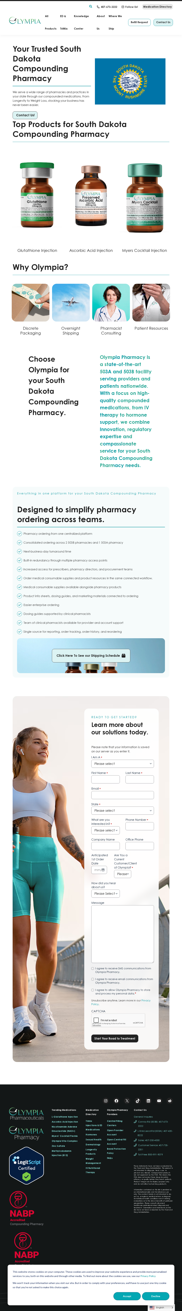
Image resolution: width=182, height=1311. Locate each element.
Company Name (103, 839)
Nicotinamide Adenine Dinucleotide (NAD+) (64, 1128)
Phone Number (136, 820)
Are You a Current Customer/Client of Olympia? (125, 861)
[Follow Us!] (129, 7)
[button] (90, 7)
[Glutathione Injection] (37, 202)
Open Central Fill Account (116, 1141)
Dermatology (93, 1144)
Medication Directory (92, 1112)
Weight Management (93, 1160)
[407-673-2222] (107, 7)
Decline (155, 1296)
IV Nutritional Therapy (93, 1170)
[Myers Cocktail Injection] (144, 202)
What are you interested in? (101, 822)
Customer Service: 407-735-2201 (153, 1147)
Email (96, 789)
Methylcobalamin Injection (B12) (61, 1153)
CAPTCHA (98, 1011)
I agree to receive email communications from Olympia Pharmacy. (124, 981)
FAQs (110, 1158)
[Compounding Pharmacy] (26, 1208)
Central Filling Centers (114, 1123)
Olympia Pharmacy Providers (117, 1112)
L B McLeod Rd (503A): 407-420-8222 (155, 1133)
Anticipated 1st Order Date (99, 859)
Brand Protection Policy (116, 1150)
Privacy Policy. (148, 1276)
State (95, 804)
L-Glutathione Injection (65, 1116)
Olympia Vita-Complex (64, 1141)
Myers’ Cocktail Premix (65, 1136)
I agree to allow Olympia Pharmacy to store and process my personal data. (122, 991)
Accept (127, 1296)
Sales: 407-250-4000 (149, 1140)
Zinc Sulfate (58, 1146)
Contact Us (140, 1110)
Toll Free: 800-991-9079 (150, 1154)
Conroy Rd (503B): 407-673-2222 (153, 1123)
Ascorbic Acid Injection (65, 1121)
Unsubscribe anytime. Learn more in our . (121, 1002)
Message (97, 903)
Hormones (91, 1134)
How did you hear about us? (103, 885)
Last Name (133, 773)
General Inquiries (143, 1116)
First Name (99, 773)
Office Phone (134, 839)
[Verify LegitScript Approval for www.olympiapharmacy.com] (26, 1166)
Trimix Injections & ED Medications (94, 1125)
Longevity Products (91, 1151)
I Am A (96, 757)
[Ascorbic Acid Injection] (91, 202)
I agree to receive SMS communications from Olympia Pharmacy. (123, 970)
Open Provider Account (115, 1132)
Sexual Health (93, 1139)
